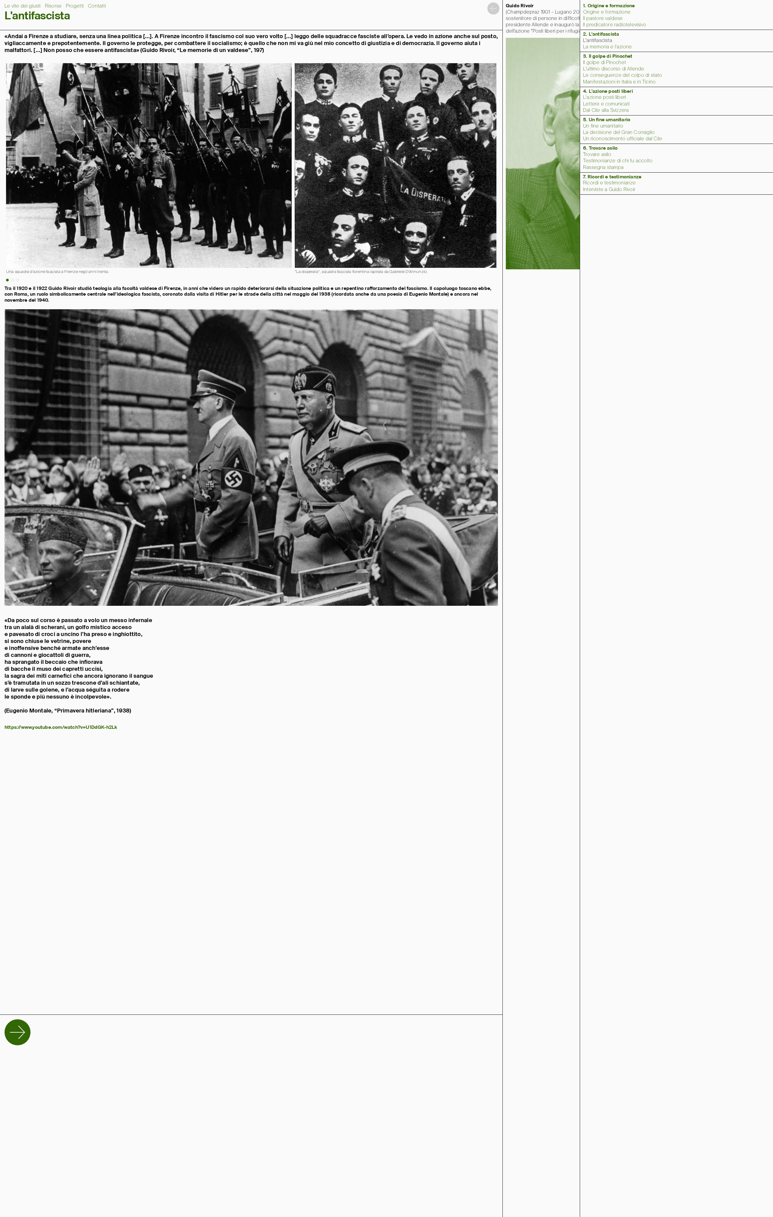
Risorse (53, 6)
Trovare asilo (597, 154)
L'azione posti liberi (604, 97)
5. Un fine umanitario (606, 119)
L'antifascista (597, 40)
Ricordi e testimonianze (609, 183)
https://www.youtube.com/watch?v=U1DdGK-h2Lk (61, 727)
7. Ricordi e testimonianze (612, 177)
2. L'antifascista (601, 34)
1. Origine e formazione (609, 5)
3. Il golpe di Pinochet (608, 56)
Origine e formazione (606, 12)
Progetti (75, 6)
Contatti (97, 6)
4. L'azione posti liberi (608, 91)
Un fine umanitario (603, 126)
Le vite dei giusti (23, 6)
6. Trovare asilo (600, 148)
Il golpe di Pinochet (604, 62)
